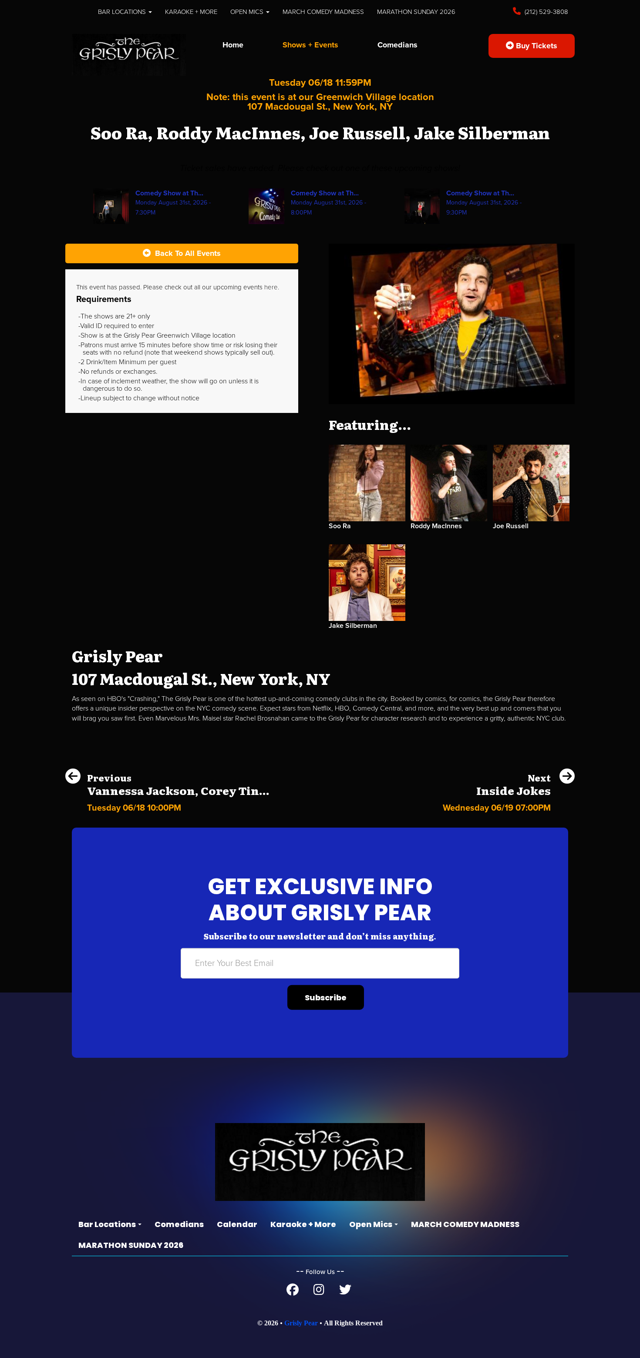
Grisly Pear (301, 1323)
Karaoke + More (191, 12)
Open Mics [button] (247, 12)
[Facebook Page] (292, 1292)
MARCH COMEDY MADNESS (323, 12)
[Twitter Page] (345, 1292)
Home (232, 45)
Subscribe (326, 997)
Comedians (397, 45)
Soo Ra (340, 526)
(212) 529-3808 (545, 12)
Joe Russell (511, 526)
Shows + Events (310, 45)
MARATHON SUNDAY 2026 (416, 12)
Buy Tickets (535, 45)
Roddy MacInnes (436, 526)
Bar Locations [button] (123, 12)
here (271, 287)
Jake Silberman (353, 625)
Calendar (237, 1224)
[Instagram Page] (318, 1292)
